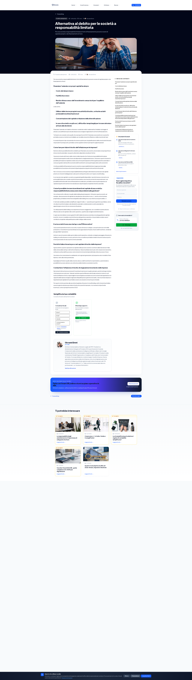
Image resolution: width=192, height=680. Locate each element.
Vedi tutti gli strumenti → (121, 171)
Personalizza (135, 676)
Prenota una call (133, 383)
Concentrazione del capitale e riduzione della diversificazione (126, 102)
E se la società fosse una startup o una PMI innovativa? (125, 121)
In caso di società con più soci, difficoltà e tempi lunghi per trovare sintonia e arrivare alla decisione (126, 107)
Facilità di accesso (119, 88)
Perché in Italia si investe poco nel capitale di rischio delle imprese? (125, 126)
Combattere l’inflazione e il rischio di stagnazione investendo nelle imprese (124, 130)
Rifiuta (126, 676)
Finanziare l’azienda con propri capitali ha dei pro (126, 82)
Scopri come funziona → (132, 386)
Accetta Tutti (146, 676)
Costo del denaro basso (121, 86)
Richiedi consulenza (63, 332)
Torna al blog (60, 14)
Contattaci (137, 5)
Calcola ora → (122, 146)
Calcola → (121, 157)
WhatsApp (127, 225)
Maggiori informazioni (67, 678)
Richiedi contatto (126, 201)
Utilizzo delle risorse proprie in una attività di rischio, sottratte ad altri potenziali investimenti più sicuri (125, 97)
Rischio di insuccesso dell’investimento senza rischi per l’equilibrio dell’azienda (126, 92)
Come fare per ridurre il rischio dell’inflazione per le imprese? (126, 112)
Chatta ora (83, 317)
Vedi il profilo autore (70, 368)
